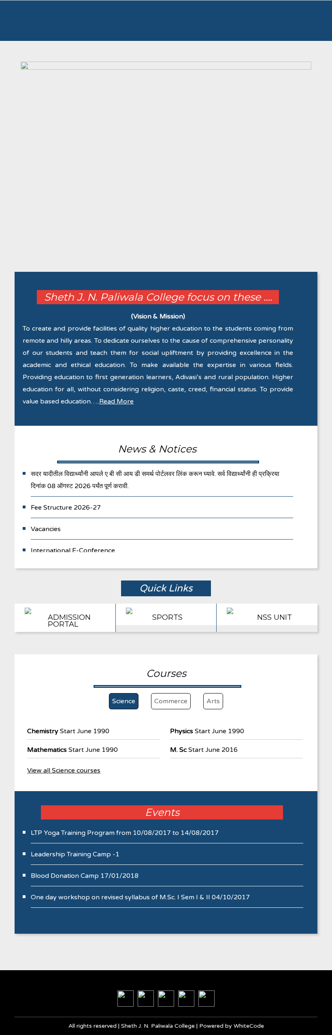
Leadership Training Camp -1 (75, 854)
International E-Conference (73, 550)
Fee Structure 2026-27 (66, 508)
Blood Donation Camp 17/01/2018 (84, 876)
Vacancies (46, 529)
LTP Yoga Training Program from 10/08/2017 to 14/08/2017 (125, 833)
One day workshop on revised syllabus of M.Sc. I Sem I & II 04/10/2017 (140, 897)
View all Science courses (63, 770)
